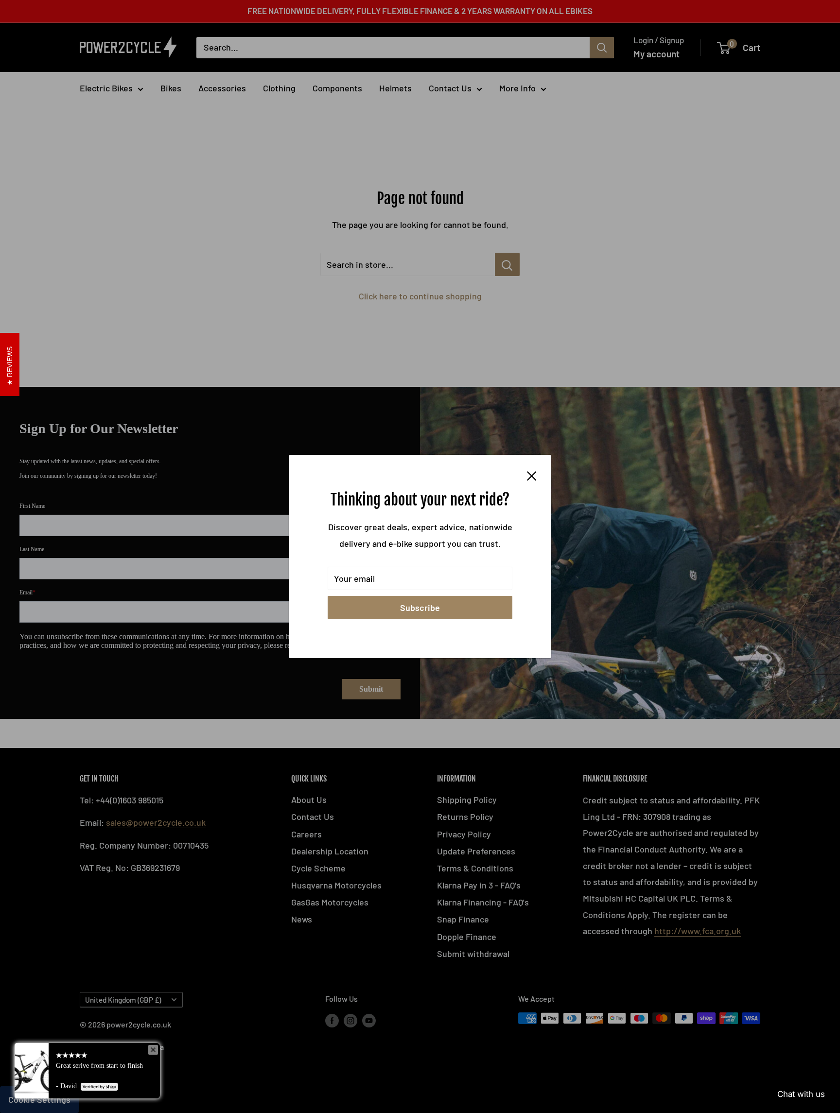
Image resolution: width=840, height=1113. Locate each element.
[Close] (532, 475)
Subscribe (420, 607)
